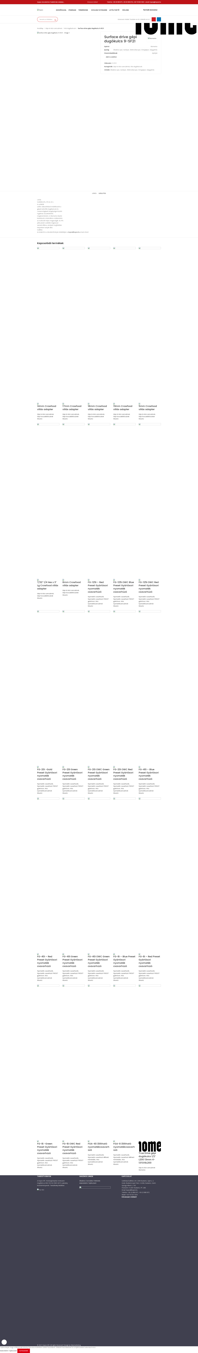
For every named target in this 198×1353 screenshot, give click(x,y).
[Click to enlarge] (4, 1342)
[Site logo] (40, 10)
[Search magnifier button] (55, 20)
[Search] (160, 10)
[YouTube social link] (101, 2)
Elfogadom (23, 1351)
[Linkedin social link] (103, 2)
